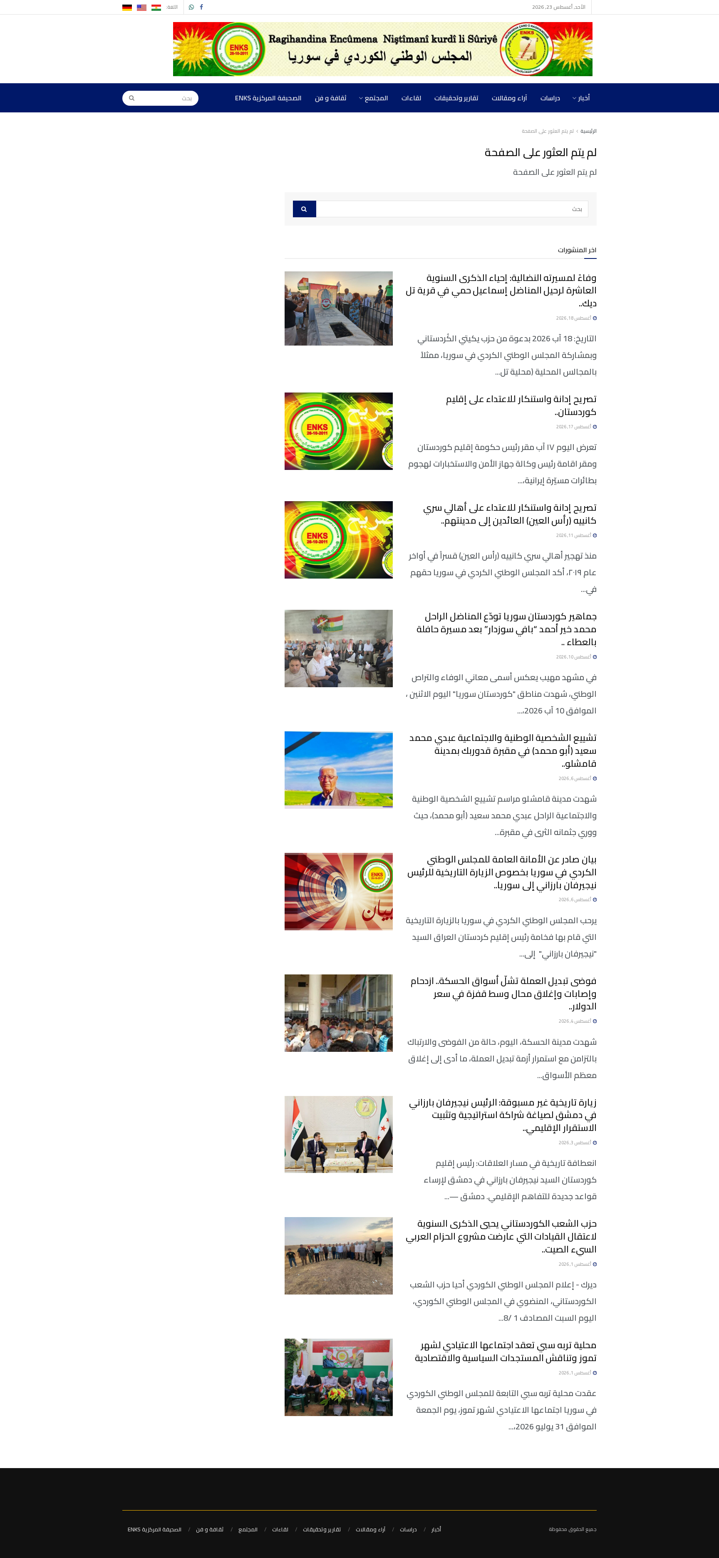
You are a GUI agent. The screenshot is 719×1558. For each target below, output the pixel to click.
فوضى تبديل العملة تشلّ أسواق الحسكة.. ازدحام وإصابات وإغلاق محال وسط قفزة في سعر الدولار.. (504, 993)
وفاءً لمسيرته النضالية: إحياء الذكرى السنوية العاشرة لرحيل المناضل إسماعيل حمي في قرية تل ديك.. (501, 290)
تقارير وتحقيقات (456, 98)
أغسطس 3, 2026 (575, 1142)
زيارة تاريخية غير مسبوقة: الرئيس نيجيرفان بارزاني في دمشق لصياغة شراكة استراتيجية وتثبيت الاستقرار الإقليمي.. (503, 1115)
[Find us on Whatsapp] (191, 7)
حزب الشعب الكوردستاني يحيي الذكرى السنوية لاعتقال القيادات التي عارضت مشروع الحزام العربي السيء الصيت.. (501, 1236)
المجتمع (376, 98)
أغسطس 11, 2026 (574, 535)
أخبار (584, 98)
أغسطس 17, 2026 (574, 426)
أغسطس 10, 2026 (574, 657)
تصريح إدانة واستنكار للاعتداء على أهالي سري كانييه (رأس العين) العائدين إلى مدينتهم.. (510, 514)
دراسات (550, 98)
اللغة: (172, 7)
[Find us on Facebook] (201, 7)
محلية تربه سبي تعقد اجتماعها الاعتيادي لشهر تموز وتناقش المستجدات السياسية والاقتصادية (506, 1351)
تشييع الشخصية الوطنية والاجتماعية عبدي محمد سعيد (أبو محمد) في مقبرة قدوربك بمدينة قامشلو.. (503, 750)
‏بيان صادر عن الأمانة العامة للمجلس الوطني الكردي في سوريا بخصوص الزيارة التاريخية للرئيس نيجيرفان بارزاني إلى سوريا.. (502, 872)
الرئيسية (588, 131)
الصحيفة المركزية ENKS (268, 98)
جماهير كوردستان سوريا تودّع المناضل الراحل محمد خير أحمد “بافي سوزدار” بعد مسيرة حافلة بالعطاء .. (507, 629)
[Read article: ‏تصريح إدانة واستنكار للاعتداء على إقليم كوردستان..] (339, 431)
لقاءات (411, 98)
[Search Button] (129, 98)
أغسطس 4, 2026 (575, 1021)
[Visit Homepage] (385, 49)
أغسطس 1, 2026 (575, 1264)
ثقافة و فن (331, 98)
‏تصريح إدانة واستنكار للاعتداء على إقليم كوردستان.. (521, 405)
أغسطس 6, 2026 (575, 778)
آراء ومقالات (509, 98)
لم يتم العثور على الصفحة (548, 131)
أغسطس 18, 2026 (574, 318)
